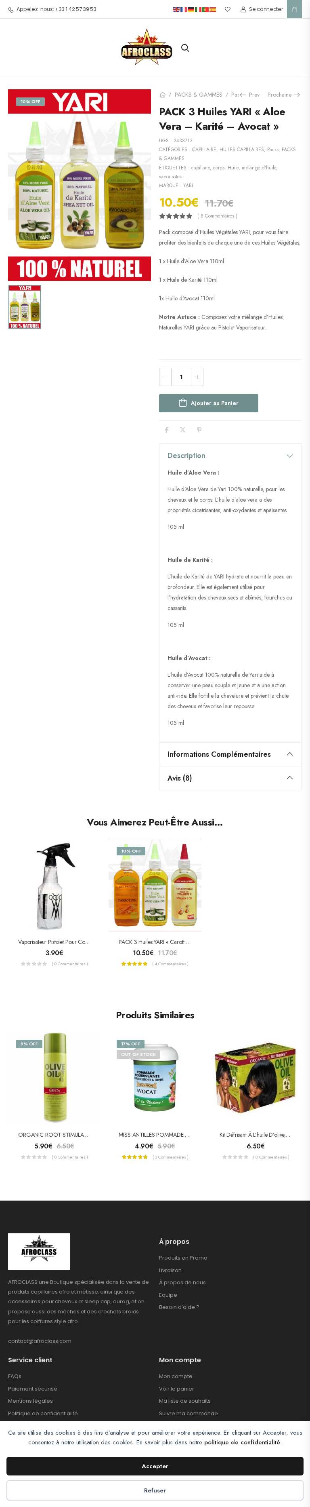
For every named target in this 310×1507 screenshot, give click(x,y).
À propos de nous (182, 1282)
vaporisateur (171, 176)
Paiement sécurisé (32, 1389)
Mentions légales (30, 1401)
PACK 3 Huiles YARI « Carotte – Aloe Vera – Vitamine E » (185, 942)
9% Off (29, 1044)
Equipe (168, 1295)
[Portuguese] (205, 9)
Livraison (170, 1270)
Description (186, 455)
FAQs (14, 1376)
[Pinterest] (199, 430)
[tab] (230, 455)
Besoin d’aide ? (179, 1307)
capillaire (200, 167)
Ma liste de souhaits (185, 1401)
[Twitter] (183, 430)
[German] (191, 9)
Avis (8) (180, 778)
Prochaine (282, 95)
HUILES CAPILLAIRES (242, 149)
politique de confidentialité (242, 1442)
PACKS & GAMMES (198, 95)
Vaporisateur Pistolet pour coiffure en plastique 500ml (80, 942)
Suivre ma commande (188, 1413)
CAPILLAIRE (204, 149)
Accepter (155, 1466)
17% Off (130, 1044)
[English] (176, 9)
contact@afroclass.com (39, 1341)
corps (218, 167)
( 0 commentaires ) (70, 963)
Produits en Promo (183, 1258)
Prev (252, 95)
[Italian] (198, 9)
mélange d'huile (259, 167)
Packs (238, 95)
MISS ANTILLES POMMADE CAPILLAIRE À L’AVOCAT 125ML (189, 1135)
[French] (184, 9)
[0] (294, 9)
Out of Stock (138, 1054)
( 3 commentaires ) (171, 1157)
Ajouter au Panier (215, 403)
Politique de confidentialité (43, 1413)
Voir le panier (176, 1389)
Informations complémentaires (219, 754)
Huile (233, 167)
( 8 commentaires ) (217, 216)
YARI (188, 185)
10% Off (30, 101)
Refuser (155, 1490)
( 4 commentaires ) (170, 963)
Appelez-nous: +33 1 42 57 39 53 (56, 9)
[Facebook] (166, 430)
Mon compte (176, 1376)
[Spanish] (213, 9)
